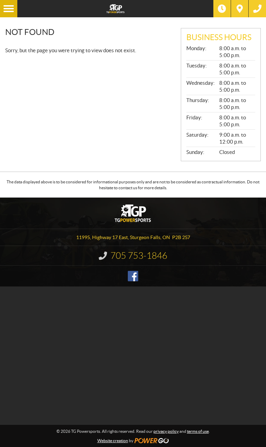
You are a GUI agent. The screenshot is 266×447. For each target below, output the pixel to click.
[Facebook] (133, 276)
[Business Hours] (222, 8)
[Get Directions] (239, 8)
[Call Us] (257, 8)
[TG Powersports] (115, 8)
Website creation (112, 440)
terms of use (198, 431)
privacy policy (166, 431)
